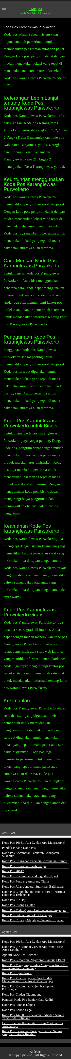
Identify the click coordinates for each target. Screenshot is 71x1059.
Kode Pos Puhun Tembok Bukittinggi (27, 915)
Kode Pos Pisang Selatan (18, 905)
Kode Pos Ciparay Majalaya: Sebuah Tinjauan (33, 920)
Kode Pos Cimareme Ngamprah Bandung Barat (33, 960)
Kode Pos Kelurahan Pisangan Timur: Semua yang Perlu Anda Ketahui (32, 1032)
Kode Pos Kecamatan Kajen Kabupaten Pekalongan (28, 987)
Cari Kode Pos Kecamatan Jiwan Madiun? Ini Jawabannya (32, 1024)
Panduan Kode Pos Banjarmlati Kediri (27, 999)
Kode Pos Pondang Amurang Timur (25, 881)
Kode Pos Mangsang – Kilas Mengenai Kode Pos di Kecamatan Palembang (35, 966)
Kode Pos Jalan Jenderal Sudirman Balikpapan (33, 886)
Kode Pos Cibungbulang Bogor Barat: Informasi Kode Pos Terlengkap (34, 893)
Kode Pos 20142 (13, 871)
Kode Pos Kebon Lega (17, 1010)
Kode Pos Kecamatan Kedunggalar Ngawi (30, 876)
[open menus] (4, 8)
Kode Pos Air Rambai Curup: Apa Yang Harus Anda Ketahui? (32, 948)
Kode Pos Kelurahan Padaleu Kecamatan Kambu (34, 861)
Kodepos (35, 9)
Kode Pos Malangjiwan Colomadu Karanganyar (34, 910)
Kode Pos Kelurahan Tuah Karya (24, 866)
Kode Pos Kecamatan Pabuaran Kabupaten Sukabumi (30, 854)
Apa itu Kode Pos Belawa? (20, 955)
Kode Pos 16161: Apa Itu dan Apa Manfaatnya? (34, 842)
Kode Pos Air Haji (14, 900)
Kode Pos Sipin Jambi (17, 973)
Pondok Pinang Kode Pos (19, 847)
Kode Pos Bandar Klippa (18, 1004)
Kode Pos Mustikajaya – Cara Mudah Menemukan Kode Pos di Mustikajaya (27, 979)
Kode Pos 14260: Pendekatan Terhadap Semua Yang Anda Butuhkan (33, 1016)
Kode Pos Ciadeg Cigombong (21, 994)
